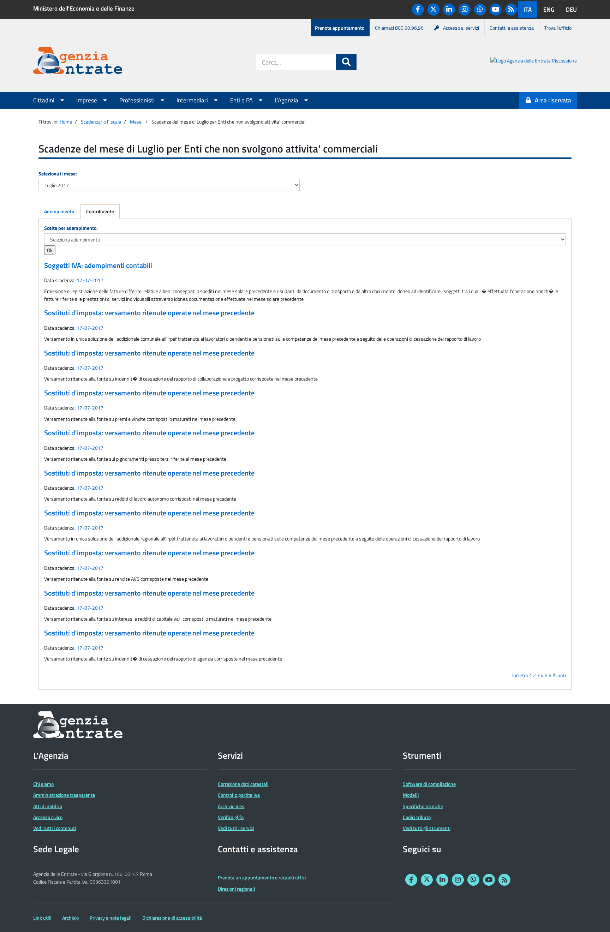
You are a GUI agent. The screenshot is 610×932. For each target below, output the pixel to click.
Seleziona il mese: (57, 173)
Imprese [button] (87, 100)
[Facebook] (418, 10)
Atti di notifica (47, 806)
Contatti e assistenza (512, 27)
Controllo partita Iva (239, 795)
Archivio (70, 917)
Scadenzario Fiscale (101, 121)
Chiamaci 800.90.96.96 (399, 27)
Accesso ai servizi (461, 27)
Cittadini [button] (44, 100)
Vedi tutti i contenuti (54, 828)
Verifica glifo (231, 817)
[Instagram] (465, 10)
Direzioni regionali (236, 888)
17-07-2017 (90, 280)
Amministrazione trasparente (64, 795)
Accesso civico (47, 817)
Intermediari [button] (193, 100)
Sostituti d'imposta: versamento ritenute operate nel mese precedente (149, 312)
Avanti (559, 675)
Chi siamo (43, 784)
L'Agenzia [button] (287, 100)
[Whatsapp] (480, 10)
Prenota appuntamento (339, 27)
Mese (136, 121)
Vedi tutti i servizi (236, 828)
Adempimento (59, 211)
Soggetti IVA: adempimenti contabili (98, 265)
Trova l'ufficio (558, 27)
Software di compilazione (429, 784)
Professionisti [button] (137, 100)
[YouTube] (496, 10)
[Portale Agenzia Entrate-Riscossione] (533, 61)
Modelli (411, 795)
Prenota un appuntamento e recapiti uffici (262, 877)
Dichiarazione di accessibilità (172, 917)
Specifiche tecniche (423, 806)
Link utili (42, 917)
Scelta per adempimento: (71, 228)
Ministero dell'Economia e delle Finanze (83, 8)
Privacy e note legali (110, 917)
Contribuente (100, 211)
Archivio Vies (231, 806)
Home (66, 121)
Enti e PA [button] (242, 100)
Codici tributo (417, 817)
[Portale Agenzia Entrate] (77, 61)
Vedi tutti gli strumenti (426, 828)
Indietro (520, 675)
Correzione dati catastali (243, 784)
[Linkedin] (449, 10)
